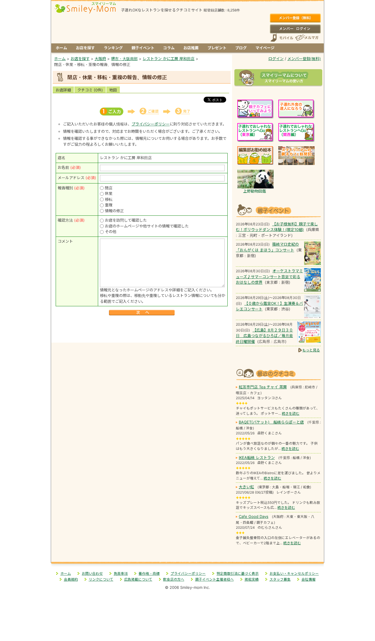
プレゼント (216, 47)
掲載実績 (252, 579)
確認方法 (65, 220)
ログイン (295, 28)
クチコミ (90, 90)
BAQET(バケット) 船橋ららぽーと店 (271, 422)
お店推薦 (191, 47)
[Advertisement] (141, 330)
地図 (113, 90)
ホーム (61, 47)
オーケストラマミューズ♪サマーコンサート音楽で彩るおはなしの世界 (269, 276)
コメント (65, 241)
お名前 (63, 167)
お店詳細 (63, 90)
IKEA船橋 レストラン (257, 457)
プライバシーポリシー (151, 124)
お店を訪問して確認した (126, 220)
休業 (108, 193)
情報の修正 (114, 210)
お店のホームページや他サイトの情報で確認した (147, 226)
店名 (61, 157)
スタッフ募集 (280, 579)
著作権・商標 (149, 574)
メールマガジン (306, 37)
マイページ (265, 47)
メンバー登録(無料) (295, 18)
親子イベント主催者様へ (214, 579)
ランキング (113, 47)
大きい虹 (246, 486)
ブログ (241, 47)
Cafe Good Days (253, 516)
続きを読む (290, 414)
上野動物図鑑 (254, 191)
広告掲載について (138, 579)
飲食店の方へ (173, 579)
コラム (169, 47)
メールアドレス (71, 177)
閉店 (108, 188)
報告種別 (65, 188)
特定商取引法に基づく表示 (238, 574)
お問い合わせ (92, 574)
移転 (108, 199)
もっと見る (311, 350)
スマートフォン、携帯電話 (282, 37)
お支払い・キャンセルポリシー (294, 574)
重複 (108, 205)
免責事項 (121, 574)
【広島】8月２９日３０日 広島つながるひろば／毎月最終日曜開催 (264, 336)
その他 (110, 231)
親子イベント (143, 47)
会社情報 (308, 579)
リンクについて (101, 579)
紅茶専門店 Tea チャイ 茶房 (263, 387)
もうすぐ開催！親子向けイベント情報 (278, 210)
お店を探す (85, 47)
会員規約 (71, 579)
